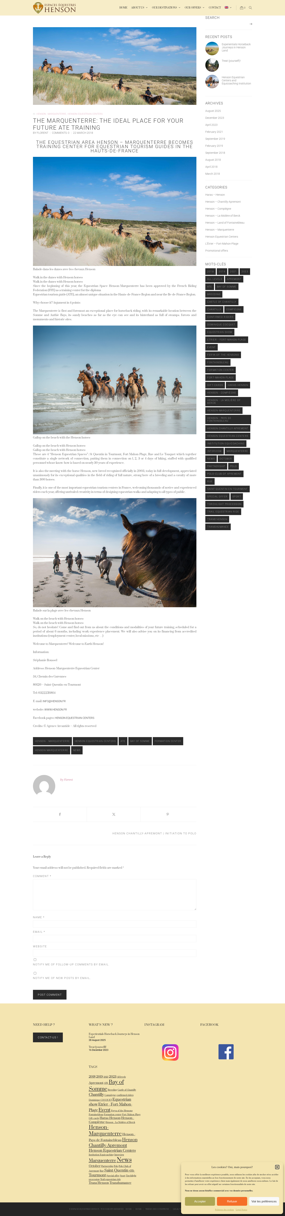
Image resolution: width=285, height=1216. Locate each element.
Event (211, 347)
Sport (236, 496)
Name (39, 917)
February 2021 (214, 131)
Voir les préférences (264, 1201)
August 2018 (213, 159)
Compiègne (234, 309)
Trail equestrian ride (223, 511)
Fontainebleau (218, 362)
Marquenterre (237, 451)
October (226, 458)
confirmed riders (220, 317)
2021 (233, 271)
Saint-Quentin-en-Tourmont (227, 489)
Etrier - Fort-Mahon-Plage (226, 339)
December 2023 (214, 117)
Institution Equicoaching (225, 443)
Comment (42, 876)
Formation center (168, 741)
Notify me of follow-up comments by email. (71, 964)
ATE (123, 741)
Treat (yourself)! (231, 60)
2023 (245, 271)
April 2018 (211, 166)
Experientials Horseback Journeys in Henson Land (236, 47)
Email (39, 931)
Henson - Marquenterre (51, 114)
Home (129, 1209)
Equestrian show (219, 332)
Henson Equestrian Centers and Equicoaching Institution (236, 80)
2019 (222, 271)
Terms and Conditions (157, 1209)
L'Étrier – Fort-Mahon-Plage (221, 243)
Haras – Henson (215, 194)
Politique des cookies (224, 1209)
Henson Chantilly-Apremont (227, 428)
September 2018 (215, 152)
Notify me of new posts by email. (62, 978)
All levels (214, 279)
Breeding (213, 294)
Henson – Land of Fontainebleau (224, 222)
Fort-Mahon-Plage (220, 377)
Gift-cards (215, 385)
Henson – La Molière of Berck (222, 215)
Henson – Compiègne (218, 208)
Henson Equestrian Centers (85, 114)
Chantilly (214, 309)
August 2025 (213, 110)
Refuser (232, 1201)
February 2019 (214, 145)
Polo (233, 466)
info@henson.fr (54, 701)
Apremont (234, 279)
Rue (210, 481)
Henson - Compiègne (221, 392)
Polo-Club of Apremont (224, 474)
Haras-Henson (238, 385)
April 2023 (211, 124)
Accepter (200, 1201)
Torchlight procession (224, 504)
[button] (277, 1167)
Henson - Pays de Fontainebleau (219, 419)
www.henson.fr (55, 709)
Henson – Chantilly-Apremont (223, 201)
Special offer (217, 496)
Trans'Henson (217, 519)
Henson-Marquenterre (51, 750)
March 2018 (212, 173)
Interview (214, 451)
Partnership (216, 466)
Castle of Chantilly (222, 302)
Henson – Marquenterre (219, 229)
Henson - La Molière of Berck (224, 401)
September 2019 (215, 138)
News (77, 750)
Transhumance (218, 526)
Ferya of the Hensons (223, 355)
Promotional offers (216, 250)
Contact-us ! (48, 1037)
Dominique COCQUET (221, 324)
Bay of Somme (140, 741)
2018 (210, 271)
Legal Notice (241, 1209)
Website (40, 946)
